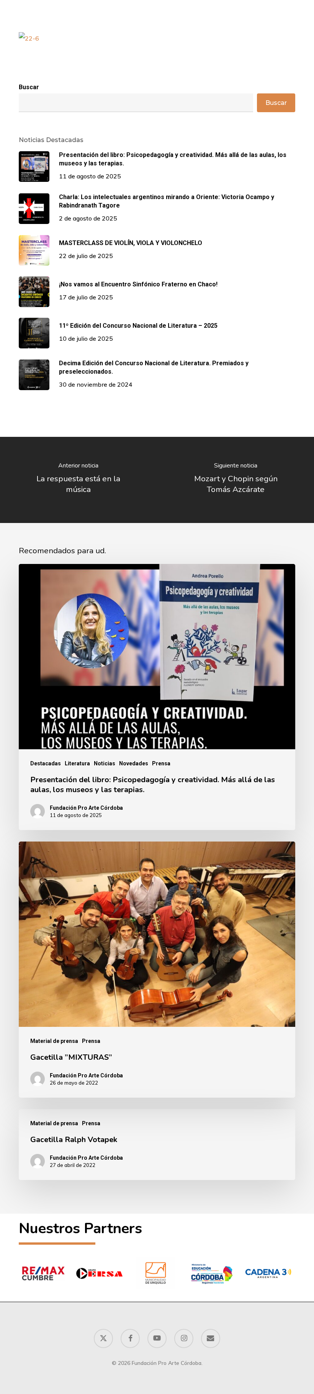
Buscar (29, 87)
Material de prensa (54, 1041)
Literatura (77, 763)
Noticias (104, 763)
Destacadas (45, 763)
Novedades (133, 763)
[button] (291, 9)
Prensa (161, 763)
